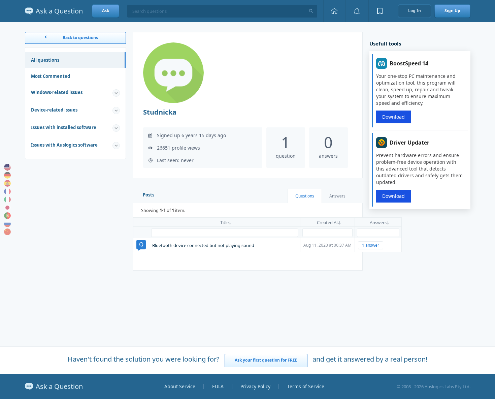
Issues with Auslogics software (64, 145)
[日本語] (7, 207)
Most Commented (50, 76)
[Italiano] (7, 199)
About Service (179, 386)
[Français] (7, 191)
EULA (218, 386)
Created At (327, 222)
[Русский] (7, 223)
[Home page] (334, 11)
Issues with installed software (63, 127)
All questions (45, 60)
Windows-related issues (56, 92)
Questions (304, 196)
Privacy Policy (255, 386)
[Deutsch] (7, 175)
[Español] (7, 183)
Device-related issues (54, 110)
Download (393, 117)
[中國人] (7, 231)
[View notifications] (356, 11)
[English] (7, 167)
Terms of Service (305, 386)
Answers (337, 196)
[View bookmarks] (379, 11)
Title (224, 222)
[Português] (7, 215)
